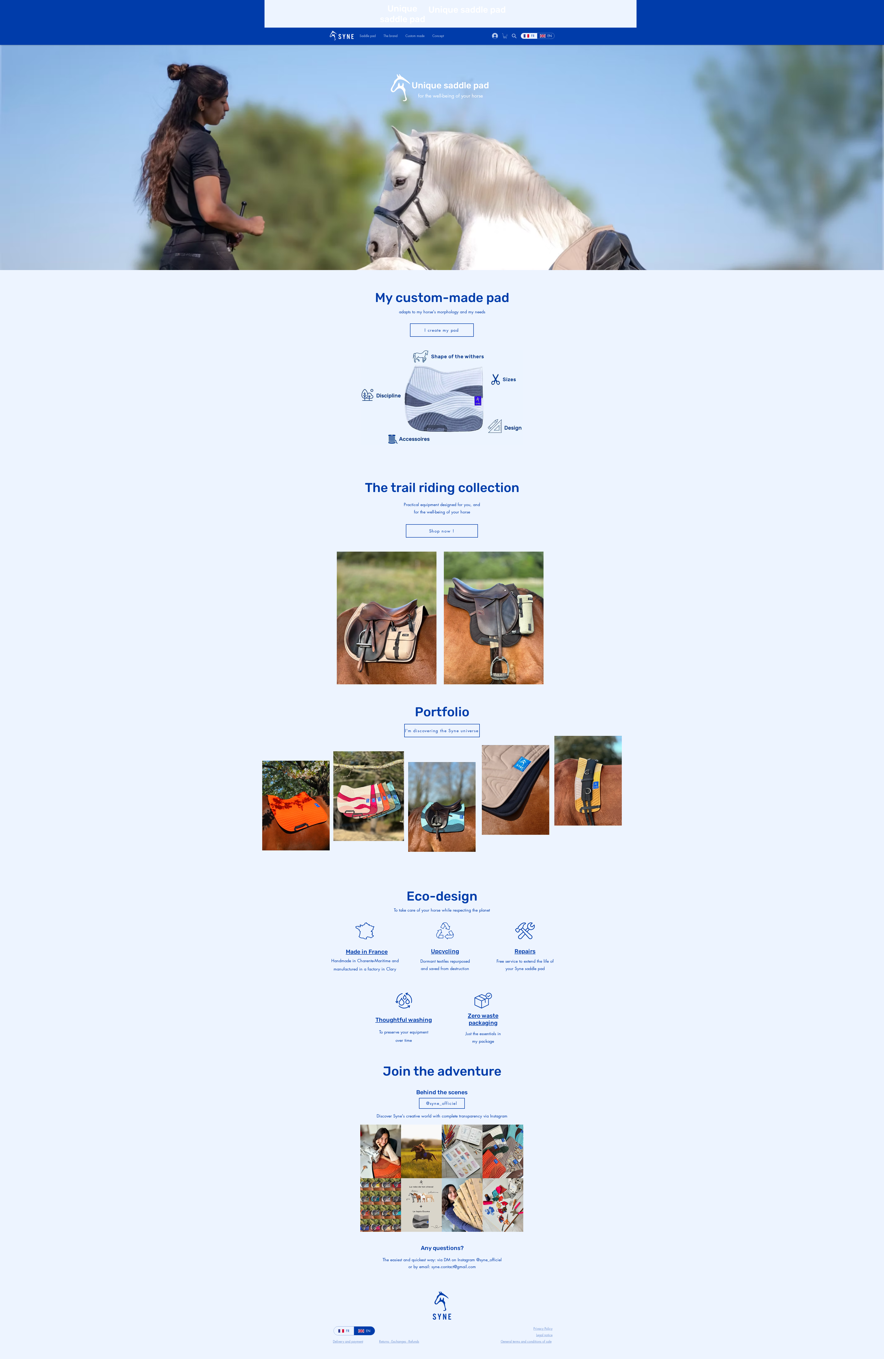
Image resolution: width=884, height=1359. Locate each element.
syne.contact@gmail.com (453, 1266)
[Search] (514, 36)
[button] (368, 36)
